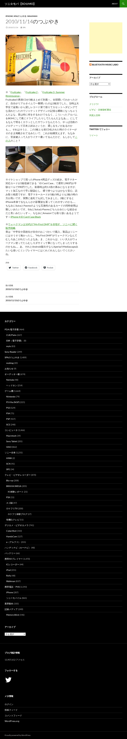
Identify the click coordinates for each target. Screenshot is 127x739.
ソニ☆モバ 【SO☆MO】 (20, 3)
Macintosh (11, 435)
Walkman (32, 16)
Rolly (8, 575)
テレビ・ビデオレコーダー (18, 475)
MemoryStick (12, 614)
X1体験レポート (15, 491)
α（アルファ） (13, 542)
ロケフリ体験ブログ (17, 514)
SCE (8, 424)
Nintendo (10, 396)
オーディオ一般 (12, 374)
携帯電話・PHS (12, 586)
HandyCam (11, 536)
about (115, 4)
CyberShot (11, 531)
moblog (9, 363)
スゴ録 (9, 503)
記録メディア (11, 609)
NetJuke (10, 379)
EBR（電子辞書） (14, 340)
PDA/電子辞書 (12, 329)
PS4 (8, 413)
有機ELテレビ (12, 519)
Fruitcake (16, 92)
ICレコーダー (12, 564)
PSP (8, 419)
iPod (8, 570)
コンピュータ (11, 430)
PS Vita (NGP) (13, 402)
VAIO (8, 447)
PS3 (8, 407)
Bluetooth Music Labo (105, 64)
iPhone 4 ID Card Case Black (26, 216)
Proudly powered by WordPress (18, 735)
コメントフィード (13, 715)
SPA (24, 27)
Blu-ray (9, 480)
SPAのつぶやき (20, 16)
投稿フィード (11, 710)
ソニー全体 (10, 452)
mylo (8, 346)
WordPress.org (12, 721)
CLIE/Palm (11, 335)
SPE (8, 469)
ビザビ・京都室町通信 (100, 109)
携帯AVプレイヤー (14, 558)
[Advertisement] (105, 37)
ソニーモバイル (13, 598)
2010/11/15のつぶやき (17, 298)
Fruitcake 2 (31, 92)
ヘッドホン (11, 385)
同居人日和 (94, 115)
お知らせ (9, 368)
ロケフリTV (12, 508)
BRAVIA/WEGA (13, 486)
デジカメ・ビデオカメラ (16, 525)
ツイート (93, 135)
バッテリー (10, 553)
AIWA (9, 458)
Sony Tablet (11, 441)
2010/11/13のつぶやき (17, 287)
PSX (8, 497)
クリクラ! (94, 104)
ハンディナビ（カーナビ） (18, 547)
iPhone (9, 16)
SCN (8, 463)
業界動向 (9, 603)
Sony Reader (11, 351)
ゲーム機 (9, 391)
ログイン (9, 704)
